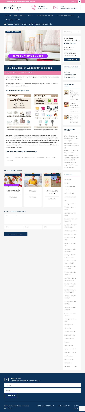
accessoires (68, 179)
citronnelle (68, 328)
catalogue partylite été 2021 (70, 297)
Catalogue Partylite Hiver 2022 (70, 273)
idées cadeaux (40, 157)
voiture (74, 366)
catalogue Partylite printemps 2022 (24, 157)
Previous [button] (58, 169)
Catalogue (67, 72)
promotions (10, 160)
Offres (30, 15)
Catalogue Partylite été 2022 (70, 303)
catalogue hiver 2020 (71, 230)
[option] (13, 190)
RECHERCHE (78, 32)
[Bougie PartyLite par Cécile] (12, 8)
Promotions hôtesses (70, 74)
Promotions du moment (24, 24)
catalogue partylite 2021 (70, 239)
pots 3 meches (69, 359)
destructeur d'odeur (70, 331)
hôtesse (67, 342)
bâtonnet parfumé (70, 186)
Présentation (19, 15)
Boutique (9, 19)
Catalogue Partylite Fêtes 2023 (70, 268)
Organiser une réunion (45, 15)
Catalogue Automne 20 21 (71, 208)
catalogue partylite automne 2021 (70, 250)
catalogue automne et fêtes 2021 (71, 220)
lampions (73, 349)
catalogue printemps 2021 (71, 320)
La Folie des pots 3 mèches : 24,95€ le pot (71, 138)
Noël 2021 (67, 352)
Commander (72, 59)
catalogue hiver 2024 (71, 234)
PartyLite (76, 408)
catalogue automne (70, 204)
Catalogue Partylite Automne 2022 (70, 256)
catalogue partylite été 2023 (70, 308)
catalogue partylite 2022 (70, 244)
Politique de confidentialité (45, 405)
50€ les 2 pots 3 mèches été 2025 (74, 118)
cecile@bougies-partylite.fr (69, 8)
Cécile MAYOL (68, 136)
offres (54, 157)
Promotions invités (44, 24)
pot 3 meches (69, 356)
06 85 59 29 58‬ (42, 8)
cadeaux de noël (69, 193)
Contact (18, 19)
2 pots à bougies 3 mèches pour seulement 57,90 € (71, 158)
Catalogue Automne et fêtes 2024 (71, 226)
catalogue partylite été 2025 (70, 314)
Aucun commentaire (27, 72)
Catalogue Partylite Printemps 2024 (70, 291)
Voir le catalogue (70, 43)
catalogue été (69, 324)
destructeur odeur (70, 335)
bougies (67, 183)
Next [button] (60, 169)
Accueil (8, 15)
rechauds (67, 366)
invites (48, 157)
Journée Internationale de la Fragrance (13, 191)
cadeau (67, 190)
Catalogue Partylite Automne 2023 (70, 262)
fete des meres (69, 338)
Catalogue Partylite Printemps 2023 (70, 285)
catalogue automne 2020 (70, 214)
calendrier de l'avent (70, 197)
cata (66, 200)
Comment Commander (66, 15)
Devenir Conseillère (64, 405)
